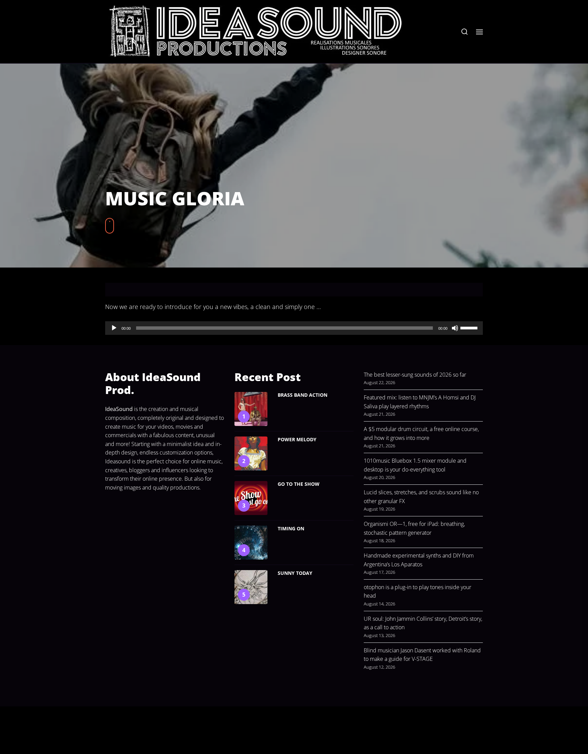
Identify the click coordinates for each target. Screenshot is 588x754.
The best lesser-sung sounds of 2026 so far (415, 374)
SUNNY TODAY (295, 573)
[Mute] (455, 328)
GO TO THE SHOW (299, 484)
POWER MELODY (297, 439)
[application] (294, 328)
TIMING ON (291, 528)
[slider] (469, 327)
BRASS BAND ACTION (302, 395)
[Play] (114, 328)
